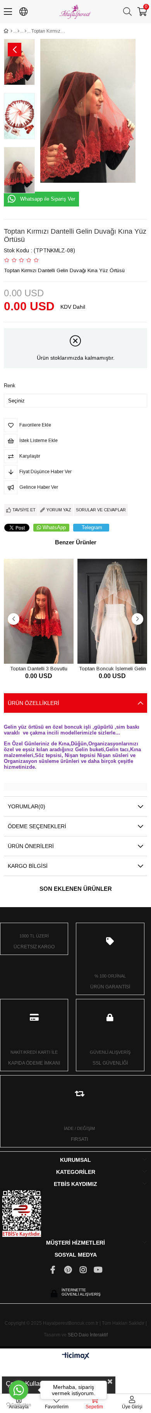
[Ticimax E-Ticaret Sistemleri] (75, 1356)
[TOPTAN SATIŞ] (18, 31)
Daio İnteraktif (93, 1335)
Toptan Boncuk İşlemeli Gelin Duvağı (112, 668)
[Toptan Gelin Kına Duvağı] (25, 31)
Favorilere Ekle (30, 649)
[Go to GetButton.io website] (18, 1405)
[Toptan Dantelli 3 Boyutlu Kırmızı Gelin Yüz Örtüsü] (39, 611)
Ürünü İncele (47, 649)
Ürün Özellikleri (33, 703)
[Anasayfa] (11, 31)
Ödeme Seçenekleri (37, 826)
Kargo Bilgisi (28, 866)
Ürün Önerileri (31, 846)
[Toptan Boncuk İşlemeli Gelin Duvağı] (112, 611)
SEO (72, 1335)
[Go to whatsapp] (18, 1390)
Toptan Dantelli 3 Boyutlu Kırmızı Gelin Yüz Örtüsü (38, 668)
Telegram (92, 527)
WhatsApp (54, 527)
